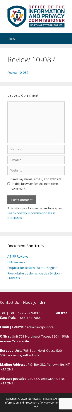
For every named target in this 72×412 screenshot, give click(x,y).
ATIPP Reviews (17, 256)
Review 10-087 (17, 72)
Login (36, 406)
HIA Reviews (16, 262)
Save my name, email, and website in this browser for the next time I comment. (36, 183)
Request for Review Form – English (32, 267)
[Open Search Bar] (66, 38)
